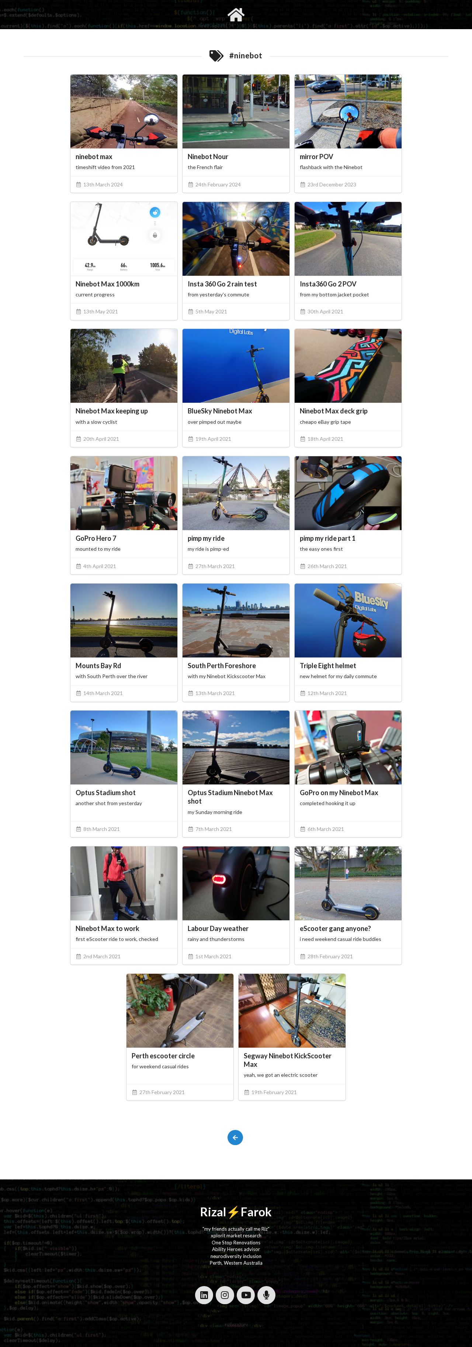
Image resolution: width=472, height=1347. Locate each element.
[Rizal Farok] (236, 14)
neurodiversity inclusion (236, 1256)
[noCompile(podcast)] (266, 1295)
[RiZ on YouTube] (246, 1295)
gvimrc (194, 14)
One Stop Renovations (236, 1242)
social (272, 14)
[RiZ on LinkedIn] (204, 1295)
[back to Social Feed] (235, 1137)
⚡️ (233, 1212)
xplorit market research (236, 1235)
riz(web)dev (236, 1324)
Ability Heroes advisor (236, 1249)
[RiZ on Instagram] (225, 1295)
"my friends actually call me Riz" (236, 1229)
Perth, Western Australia (236, 1263)
